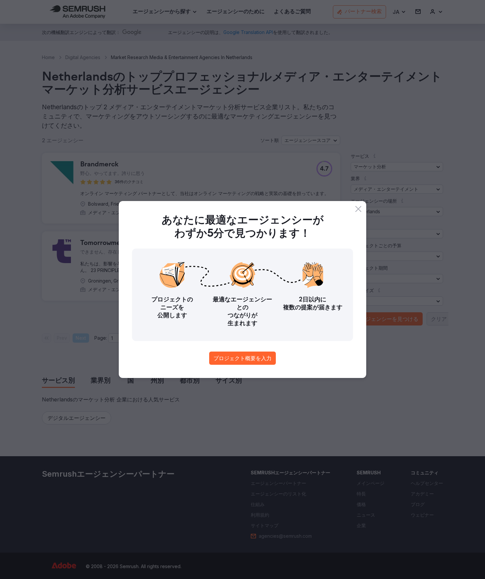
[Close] (358, 209)
